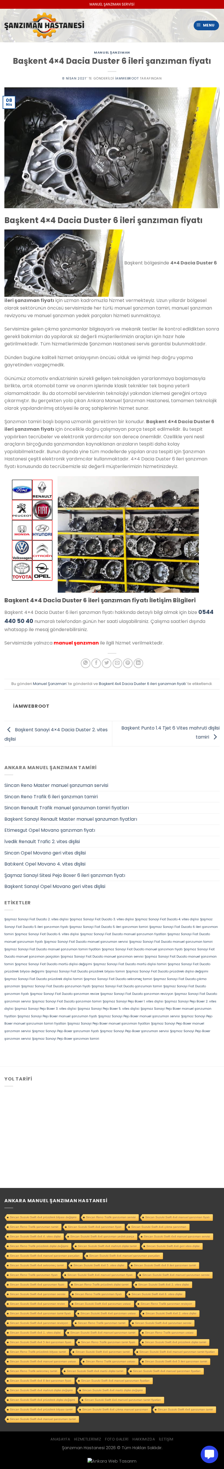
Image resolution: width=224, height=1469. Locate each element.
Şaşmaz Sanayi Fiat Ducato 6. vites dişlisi (47, 934)
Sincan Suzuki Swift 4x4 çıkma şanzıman (158, 1226)
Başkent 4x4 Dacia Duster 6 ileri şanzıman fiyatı (142, 683)
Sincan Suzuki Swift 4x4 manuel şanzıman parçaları (45, 1255)
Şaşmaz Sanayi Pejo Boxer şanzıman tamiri (65, 1039)
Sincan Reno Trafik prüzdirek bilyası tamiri (38, 1351)
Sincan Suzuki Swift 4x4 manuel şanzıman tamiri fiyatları (177, 1351)
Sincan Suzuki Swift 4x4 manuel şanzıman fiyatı (177, 1217)
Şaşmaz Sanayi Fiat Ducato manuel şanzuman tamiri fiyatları (52, 949)
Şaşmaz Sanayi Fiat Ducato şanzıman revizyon (136, 994)
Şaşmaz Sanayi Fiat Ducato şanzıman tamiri (67, 1001)
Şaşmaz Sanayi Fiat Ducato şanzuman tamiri (127, 986)
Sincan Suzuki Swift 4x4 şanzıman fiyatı (95, 1226)
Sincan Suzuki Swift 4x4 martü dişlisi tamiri (95, 1371)
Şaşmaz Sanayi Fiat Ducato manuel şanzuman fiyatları (123, 934)
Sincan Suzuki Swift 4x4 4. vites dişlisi (35, 1236)
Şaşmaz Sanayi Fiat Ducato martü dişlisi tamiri (130, 964)
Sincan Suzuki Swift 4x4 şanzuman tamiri (185, 1409)
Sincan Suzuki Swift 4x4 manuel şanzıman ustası (43, 1361)
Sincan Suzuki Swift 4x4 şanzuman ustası (103, 1303)
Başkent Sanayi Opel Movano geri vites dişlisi (54, 886)
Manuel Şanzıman (112, 52)
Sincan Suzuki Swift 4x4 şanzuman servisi (163, 1323)
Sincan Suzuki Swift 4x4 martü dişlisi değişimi (112, 1390)
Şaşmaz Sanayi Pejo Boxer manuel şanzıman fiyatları (108, 1023)
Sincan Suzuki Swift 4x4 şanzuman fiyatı (37, 1284)
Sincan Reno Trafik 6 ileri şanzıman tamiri (51, 796)
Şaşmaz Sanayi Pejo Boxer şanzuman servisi (134, 1031)
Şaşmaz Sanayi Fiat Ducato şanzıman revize (64, 994)
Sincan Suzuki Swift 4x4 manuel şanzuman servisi (175, 1274)
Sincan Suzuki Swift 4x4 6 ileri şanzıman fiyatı (40, 1380)
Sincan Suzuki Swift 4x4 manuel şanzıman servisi (177, 1236)
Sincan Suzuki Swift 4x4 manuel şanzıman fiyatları (167, 1371)
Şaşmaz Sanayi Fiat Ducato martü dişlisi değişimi (53, 964)
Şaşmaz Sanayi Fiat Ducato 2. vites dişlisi (36, 919)
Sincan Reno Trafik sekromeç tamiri (33, 1371)
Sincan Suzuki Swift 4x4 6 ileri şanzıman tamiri (165, 1265)
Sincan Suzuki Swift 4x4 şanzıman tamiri (103, 1351)
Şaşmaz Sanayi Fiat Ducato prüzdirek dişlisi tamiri (43, 979)
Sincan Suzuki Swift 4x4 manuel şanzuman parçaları (124, 1255)
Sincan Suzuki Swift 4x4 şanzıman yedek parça (102, 1236)
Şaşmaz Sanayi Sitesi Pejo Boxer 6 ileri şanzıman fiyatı (64, 875)
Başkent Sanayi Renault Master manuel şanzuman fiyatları (70, 819)
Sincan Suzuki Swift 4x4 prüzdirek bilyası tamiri (41, 1409)
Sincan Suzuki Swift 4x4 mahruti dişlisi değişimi (41, 1390)
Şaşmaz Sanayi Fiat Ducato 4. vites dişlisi (167, 919)
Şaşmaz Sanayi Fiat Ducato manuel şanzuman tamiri (171, 942)
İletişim (166, 1439)
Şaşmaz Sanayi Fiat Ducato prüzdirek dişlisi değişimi (167, 971)
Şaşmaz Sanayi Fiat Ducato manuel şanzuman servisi (86, 942)
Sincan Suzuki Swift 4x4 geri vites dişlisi (173, 1246)
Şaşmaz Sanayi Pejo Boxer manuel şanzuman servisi (139, 1016)
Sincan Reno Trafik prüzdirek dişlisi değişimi (39, 1246)
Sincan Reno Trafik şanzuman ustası (110, 1361)
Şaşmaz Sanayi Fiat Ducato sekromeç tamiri (118, 979)
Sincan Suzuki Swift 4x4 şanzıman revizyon (39, 1323)
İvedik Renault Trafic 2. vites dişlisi (42, 841)
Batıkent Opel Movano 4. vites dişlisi (44, 864)
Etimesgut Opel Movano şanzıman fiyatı (49, 830)
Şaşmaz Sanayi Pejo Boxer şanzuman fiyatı (65, 1031)
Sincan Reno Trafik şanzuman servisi (111, 1217)
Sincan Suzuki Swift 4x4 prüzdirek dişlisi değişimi (42, 1399)
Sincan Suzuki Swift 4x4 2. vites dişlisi (171, 1313)
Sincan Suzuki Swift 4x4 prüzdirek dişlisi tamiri (175, 1342)
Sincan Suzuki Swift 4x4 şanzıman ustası (108, 1313)
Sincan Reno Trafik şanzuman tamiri (34, 1226)
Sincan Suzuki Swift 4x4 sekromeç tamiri (37, 1265)
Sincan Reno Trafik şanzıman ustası (169, 1332)
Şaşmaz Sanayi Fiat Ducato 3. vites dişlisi (102, 919)
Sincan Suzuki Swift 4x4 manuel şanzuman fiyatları (115, 1380)
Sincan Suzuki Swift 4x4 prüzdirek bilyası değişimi (43, 1217)
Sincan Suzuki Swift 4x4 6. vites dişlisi (157, 1294)
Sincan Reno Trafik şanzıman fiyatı (98, 1294)
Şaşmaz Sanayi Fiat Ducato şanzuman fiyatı (55, 986)
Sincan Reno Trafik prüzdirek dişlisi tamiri (101, 1284)
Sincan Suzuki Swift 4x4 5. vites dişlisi (99, 1265)
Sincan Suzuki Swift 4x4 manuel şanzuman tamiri (43, 1419)
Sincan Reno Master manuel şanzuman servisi (56, 785)
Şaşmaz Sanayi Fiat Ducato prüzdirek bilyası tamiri (85, 971)
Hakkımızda (143, 1439)
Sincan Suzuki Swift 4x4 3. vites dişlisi (163, 1284)
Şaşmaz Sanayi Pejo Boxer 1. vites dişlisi (133, 1001)
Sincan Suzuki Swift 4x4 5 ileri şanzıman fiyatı (40, 1342)
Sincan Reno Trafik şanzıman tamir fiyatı (108, 1342)
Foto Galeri (117, 1439)
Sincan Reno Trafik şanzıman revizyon (166, 1303)
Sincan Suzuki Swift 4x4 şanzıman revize (37, 1303)
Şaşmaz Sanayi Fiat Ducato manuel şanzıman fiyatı (142, 949)
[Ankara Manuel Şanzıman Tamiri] (44, 25)
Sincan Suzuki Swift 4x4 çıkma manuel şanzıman (115, 1409)
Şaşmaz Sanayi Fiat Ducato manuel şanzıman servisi (102, 956)
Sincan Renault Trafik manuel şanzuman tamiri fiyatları (66, 807)
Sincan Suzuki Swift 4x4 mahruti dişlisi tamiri (107, 1246)
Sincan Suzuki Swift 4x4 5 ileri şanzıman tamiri (176, 1361)
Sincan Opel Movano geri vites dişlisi (45, 853)
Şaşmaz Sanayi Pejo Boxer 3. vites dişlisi (45, 1009)
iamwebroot (127, 78)
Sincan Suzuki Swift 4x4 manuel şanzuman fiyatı (100, 1274)
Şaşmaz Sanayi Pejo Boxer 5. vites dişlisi (108, 1009)
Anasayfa (60, 1439)
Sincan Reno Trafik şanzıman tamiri (101, 1323)
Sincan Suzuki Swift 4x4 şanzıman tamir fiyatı (40, 1313)
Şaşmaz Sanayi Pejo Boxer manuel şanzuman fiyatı (57, 1016)
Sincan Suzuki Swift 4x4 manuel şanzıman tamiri (102, 1332)
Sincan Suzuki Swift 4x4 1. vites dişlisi (35, 1332)
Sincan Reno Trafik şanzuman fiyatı (34, 1274)
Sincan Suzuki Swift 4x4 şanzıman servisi (37, 1294)
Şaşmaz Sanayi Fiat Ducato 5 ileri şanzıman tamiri (108, 927)
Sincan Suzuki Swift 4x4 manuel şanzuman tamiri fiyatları (123, 1399)
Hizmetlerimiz (87, 1439)
